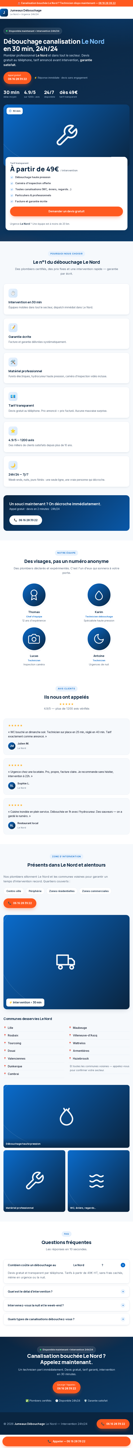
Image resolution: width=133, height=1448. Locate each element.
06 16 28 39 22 (107, 3)
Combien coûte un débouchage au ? (66, 1265)
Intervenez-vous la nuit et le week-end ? (66, 1305)
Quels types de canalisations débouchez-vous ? (66, 1319)
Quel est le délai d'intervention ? (66, 1291)
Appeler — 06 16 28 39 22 (66, 1441)
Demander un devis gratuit (66, 211)
